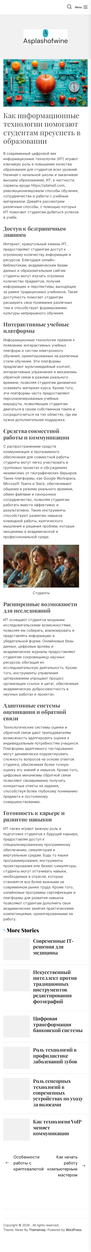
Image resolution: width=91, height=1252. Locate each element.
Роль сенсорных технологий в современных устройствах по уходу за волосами (58, 1093)
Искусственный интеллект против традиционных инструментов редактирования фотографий (55, 987)
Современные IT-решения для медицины (53, 946)
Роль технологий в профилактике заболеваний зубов (55, 1055)
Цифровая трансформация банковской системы (58, 1024)
